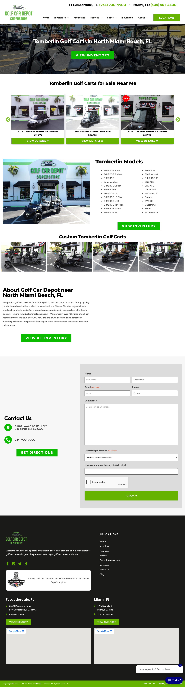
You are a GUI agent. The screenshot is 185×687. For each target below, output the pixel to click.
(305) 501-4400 (163, 5)
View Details (37, 140)
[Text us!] (174, 681)
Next (176, 118)
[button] (67, 17)
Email (92, 387)
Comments (91, 400)
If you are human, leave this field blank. (106, 465)
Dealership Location (100, 450)
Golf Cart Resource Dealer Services (34, 684)
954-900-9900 (25, 439)
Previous (6, 118)
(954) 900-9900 (112, 5)
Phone (135, 387)
